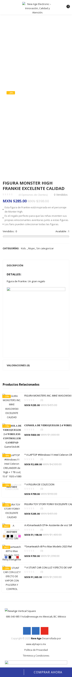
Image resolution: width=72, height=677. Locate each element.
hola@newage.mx (32, 616)
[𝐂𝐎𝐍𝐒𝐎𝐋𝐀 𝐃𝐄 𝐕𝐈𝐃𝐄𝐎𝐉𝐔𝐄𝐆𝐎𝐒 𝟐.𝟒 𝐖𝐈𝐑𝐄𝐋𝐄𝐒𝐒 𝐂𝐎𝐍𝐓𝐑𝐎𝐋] (12, 436)
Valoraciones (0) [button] (18, 365)
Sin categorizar (45, 248)
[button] (66, 5)
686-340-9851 (13, 616)
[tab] (36, 265)
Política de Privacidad (36, 650)
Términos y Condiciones (36, 655)
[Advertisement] (36, 47)
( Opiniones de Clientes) (33, 194)
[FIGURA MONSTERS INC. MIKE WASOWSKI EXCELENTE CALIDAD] (12, 406)
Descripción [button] (15, 265)
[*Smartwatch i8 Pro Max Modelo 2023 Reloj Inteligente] (12, 552)
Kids (23, 248)
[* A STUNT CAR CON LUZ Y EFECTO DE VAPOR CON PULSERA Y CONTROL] (12, 578)
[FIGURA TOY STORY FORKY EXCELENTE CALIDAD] (12, 510)
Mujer (31, 248)
